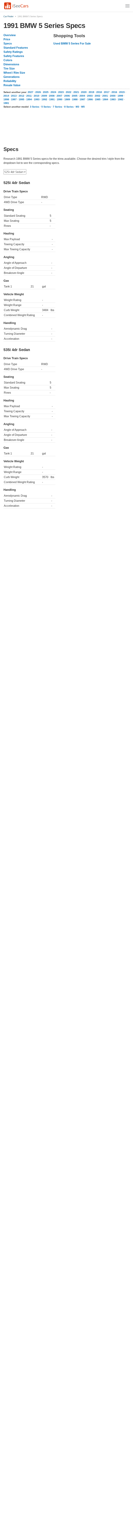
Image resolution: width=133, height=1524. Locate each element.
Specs (7, 43)
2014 (6, 95)
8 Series (69, 106)
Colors (7, 60)
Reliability (9, 81)
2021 (76, 92)
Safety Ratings (13, 51)
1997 (14, 99)
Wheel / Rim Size (14, 72)
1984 (105, 99)
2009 (44, 95)
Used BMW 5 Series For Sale (72, 43)
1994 (29, 99)
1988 (75, 99)
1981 (6, 103)
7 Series (57, 106)
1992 (44, 99)
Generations (11, 76)
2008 (52, 95)
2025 (45, 92)
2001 (105, 95)
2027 (30, 92)
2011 (29, 95)
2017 (106, 92)
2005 (74, 95)
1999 (120, 95)
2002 (97, 95)
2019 (91, 92)
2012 (21, 95)
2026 (38, 92)
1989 (67, 99)
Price (6, 39)
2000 (113, 95)
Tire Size (9, 68)
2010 (36, 95)
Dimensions (11, 64)
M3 (77, 106)
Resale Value (11, 85)
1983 (113, 99)
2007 (59, 95)
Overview (9, 35)
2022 (68, 92)
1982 (120, 99)
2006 (67, 95)
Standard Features (15, 47)
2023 (61, 92)
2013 (14, 95)
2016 (114, 92)
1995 (21, 99)
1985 (97, 99)
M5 (83, 106)
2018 (99, 92)
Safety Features (13, 56)
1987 (82, 99)
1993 (36, 99)
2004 (82, 95)
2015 (122, 92)
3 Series (34, 106)
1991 (52, 99)
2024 (53, 92)
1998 (6, 99)
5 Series (46, 106)
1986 (90, 99)
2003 (90, 95)
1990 (59, 99)
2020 (84, 92)
